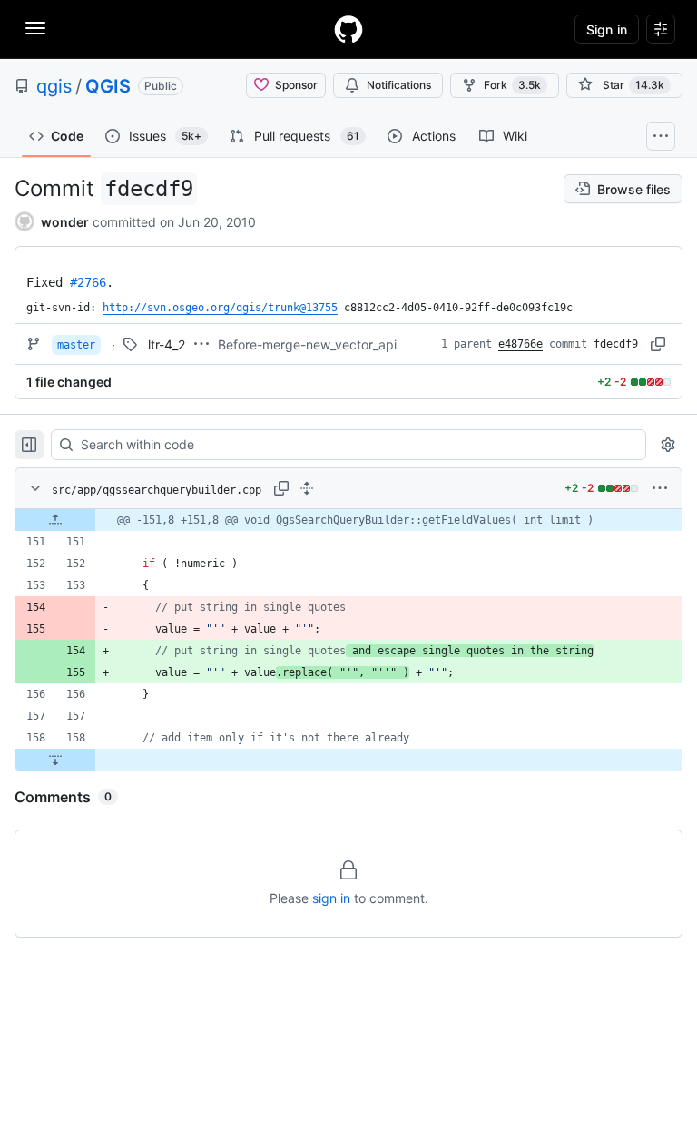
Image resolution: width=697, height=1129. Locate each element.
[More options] (659, 488)
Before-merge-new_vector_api (307, 344)
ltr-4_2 (166, 344)
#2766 (88, 282)
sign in (331, 898)
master (76, 345)
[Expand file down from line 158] (55, 760)
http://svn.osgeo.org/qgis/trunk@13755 (220, 307)
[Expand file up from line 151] (55, 520)
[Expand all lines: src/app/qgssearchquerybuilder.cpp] (306, 488)
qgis (54, 86)
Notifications (399, 85)
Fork (512, 85)
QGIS (108, 86)
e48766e (520, 344)
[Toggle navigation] (35, 28)
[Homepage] (348, 29)
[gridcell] (348, 520)
